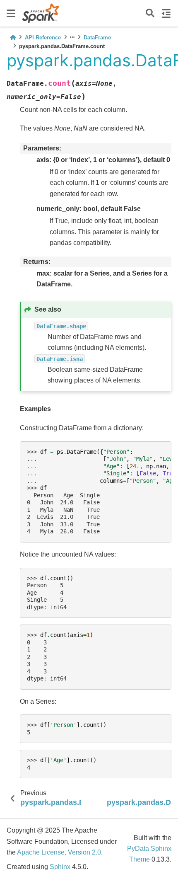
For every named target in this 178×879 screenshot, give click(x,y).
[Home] (13, 37)
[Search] (150, 13)
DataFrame (97, 37)
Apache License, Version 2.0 (59, 852)
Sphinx (60, 866)
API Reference (43, 37)
